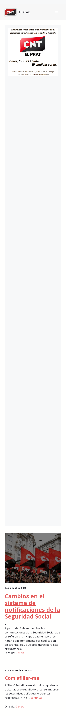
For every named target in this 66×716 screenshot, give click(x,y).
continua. (36, 697)
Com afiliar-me (22, 678)
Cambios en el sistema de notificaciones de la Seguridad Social (32, 606)
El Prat (24, 12)
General (20, 653)
